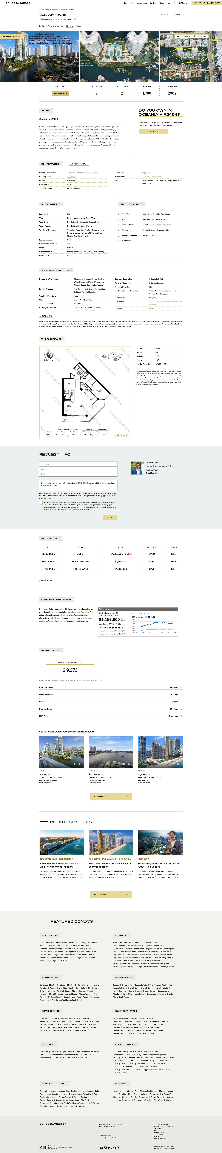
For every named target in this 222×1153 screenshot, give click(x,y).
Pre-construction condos (164, 1126)
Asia (124, 985)
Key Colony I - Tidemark (79, 1024)
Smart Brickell (145, 954)
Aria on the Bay (77, 945)
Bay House (68, 948)
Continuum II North (64, 985)
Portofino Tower (81, 985)
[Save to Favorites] (80, 765)
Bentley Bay (73, 988)
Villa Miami (62, 960)
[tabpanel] (111, 564)
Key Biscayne (50, 1011)
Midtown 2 (44, 1051)
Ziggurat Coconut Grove (152, 1069)
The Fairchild (155, 1057)
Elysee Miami (83, 951)
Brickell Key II (145, 988)
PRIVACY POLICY (159, 1139)
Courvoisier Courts (125, 991)
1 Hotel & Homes (55, 994)
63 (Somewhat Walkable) (152, 176)
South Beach (50, 977)
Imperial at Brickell (123, 948)
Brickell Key (123, 977)
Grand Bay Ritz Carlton (68, 1018)
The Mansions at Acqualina (79, 1094)
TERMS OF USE (159, 1135)
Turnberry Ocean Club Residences (70, 1106)
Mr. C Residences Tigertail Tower (133, 1057)
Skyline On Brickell (153, 948)
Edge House (81, 957)
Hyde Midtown (67, 1051)
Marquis (128, 1021)
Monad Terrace (84, 994)
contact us (43, 621)
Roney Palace (82, 997)
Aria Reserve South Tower (57, 957)
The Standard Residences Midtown (65, 1054)
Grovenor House (143, 1063)
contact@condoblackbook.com (109, 1138)
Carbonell (117, 985)
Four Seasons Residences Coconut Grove (134, 1060)
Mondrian (62, 988)
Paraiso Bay (79, 948)
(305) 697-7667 (152, 470)
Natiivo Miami (144, 1024)
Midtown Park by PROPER (76, 1057)
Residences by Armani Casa (66, 1100)
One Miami (129, 1033)
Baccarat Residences (129, 963)
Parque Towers (64, 1097)
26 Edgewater (70, 951)
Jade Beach (87, 1091)
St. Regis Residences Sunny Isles (74, 1103)
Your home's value (161, 1124)
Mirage (161, 1091)
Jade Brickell (127, 966)
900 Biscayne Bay (137, 1018)
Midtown (47, 1044)
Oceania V (71, 176)
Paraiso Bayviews (55, 951)
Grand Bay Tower (58, 1021)
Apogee (52, 988)
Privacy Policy (47, 498)
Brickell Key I (132, 988)
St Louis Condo (148, 991)
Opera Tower (61, 942)
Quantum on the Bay (77, 942)
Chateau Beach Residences (69, 1091)
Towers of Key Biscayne (75, 1030)
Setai (82, 988)
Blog (168, 3)
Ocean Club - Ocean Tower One (58, 1027)
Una (155, 954)
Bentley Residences (48, 1091)
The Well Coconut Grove (130, 1069)
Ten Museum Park (120, 1018)
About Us (157, 1128)
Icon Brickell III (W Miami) (148, 951)
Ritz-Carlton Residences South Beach (66, 1000)
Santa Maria (138, 948)
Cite (41, 942)
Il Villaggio (50, 991)
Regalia (49, 1100)
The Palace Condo (128, 951)
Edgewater (49, 935)
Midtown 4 (54, 1051)
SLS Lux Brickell (130, 954)
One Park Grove (119, 1051)
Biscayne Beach (55, 948)
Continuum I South (47, 985)
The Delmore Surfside (142, 1100)
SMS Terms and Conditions (70, 509)
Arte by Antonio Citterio (123, 1091)
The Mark (122, 942)
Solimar (144, 1094)
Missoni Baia (70, 954)
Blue (72, 957)
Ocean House (68, 997)
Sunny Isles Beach (90, 172)
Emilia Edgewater (55, 954)
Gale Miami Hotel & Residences (137, 1030)
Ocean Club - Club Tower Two (80, 1021)
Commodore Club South (57, 1024)
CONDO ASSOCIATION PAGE (163, 1133)
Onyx (53, 960)
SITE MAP (157, 1137)
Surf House (123, 1097)
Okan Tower (131, 1024)
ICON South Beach (53, 997)
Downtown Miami (126, 1011)
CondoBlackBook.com (46, 321)
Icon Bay (65, 945)
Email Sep (150, 473)
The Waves (158, 1100)
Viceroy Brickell (166, 966)
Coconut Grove (125, 1044)
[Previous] (3, 56)
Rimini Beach (133, 1094)
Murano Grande (78, 991)
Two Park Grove (134, 1051)
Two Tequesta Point (157, 985)
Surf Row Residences (139, 1097)
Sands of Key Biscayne (54, 1030)
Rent (131, 3)
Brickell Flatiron (142, 960)
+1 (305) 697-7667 (105, 1136)
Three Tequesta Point (137, 985)
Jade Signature (53, 1094)
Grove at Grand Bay (132, 1054)
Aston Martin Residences (132, 1027)
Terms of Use (111, 496)
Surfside (121, 1083)
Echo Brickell (128, 960)
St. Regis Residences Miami (146, 966)
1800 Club (49, 942)
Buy (125, 3)
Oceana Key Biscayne (48, 1018)
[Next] (218, 56)
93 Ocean (169, 1100)
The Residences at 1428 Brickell (137, 957)
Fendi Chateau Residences (145, 1091)
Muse (64, 1094)
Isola (137, 991)
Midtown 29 (58, 1057)
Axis (115, 942)
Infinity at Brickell (135, 942)
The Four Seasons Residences (139, 945)
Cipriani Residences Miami (151, 963)
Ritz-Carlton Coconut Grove (132, 1066)
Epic (120, 1021)
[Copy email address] (156, 473)
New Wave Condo (52, 945)
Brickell (121, 935)
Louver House (70, 994)
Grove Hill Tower (126, 1063)
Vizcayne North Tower (145, 1033)
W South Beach (63, 991)
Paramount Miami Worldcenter (146, 1021)
